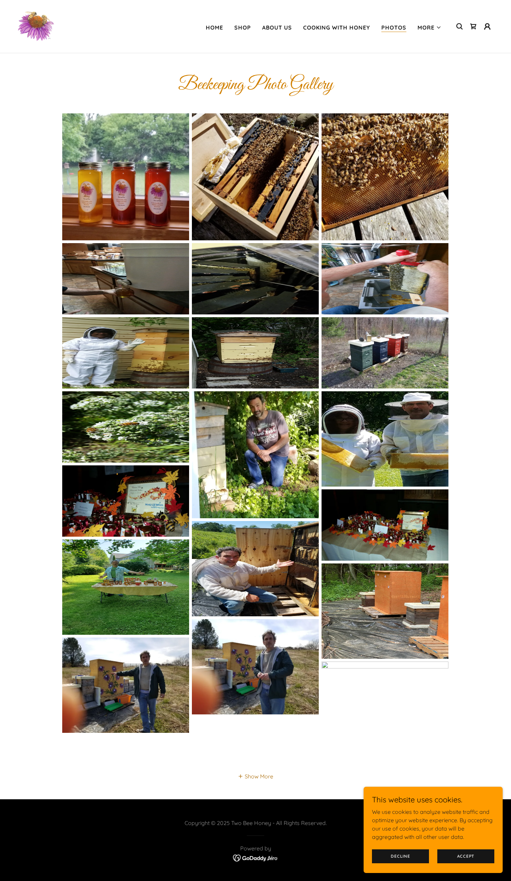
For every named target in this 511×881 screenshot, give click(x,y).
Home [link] (214, 27)
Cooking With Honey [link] (336, 27)
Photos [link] (393, 27)
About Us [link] (277, 27)
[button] (429, 27)
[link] (37, 25)
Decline (400, 856)
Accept (466, 856)
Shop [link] (242, 27)
